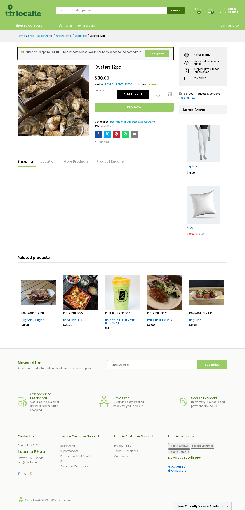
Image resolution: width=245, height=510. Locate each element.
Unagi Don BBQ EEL (74, 320)
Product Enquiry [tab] (110, 161)
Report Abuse (103, 141)
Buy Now (134, 107)
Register (234, 11)
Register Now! (187, 98)
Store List (89, 25)
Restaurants (148, 122)
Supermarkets (69, 451)
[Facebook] (19, 474)
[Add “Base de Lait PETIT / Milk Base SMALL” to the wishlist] (126, 306)
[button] (170, 94)
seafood (106, 125)
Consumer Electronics (74, 466)
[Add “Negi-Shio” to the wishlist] (210, 306)
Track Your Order (229, 25)
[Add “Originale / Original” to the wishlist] (42, 306)
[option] (39, 304)
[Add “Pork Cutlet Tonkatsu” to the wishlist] (168, 306)
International (118, 122)
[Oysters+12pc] (107, 134)
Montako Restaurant (33, 313)
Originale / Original (33, 320)
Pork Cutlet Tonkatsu (160, 320)
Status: (142, 84)
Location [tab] (48, 161)
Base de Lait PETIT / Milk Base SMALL (120, 321)
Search (176, 10)
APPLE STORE (178, 471)
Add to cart (132, 94)
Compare (157, 53)
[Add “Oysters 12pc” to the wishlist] (158, 94)
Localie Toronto (179, 452)
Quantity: (100, 90)
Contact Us (121, 456)
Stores (64, 461)
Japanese (133, 122)
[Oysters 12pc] (98, 134)
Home (67, 25)
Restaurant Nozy (118, 84)
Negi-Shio (195, 320)
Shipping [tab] (25, 161)
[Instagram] (31, 473)
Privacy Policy (122, 446)
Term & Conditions (126, 451)
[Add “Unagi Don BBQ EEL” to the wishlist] (84, 306)
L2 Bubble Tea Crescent (118, 313)
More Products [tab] (76, 161)
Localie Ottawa (179, 446)
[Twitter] (25, 474)
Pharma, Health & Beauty (76, 456)
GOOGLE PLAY (179, 466)
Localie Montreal (202, 446)
